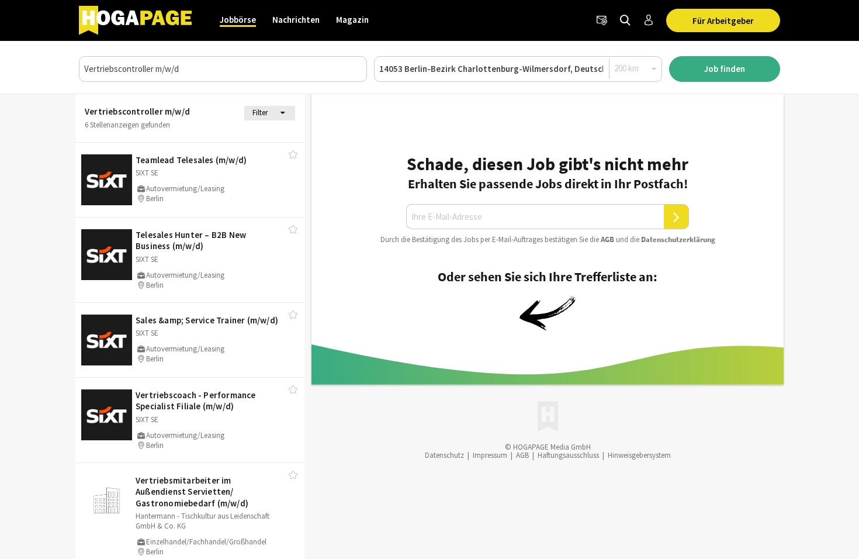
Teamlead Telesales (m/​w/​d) (191, 159)
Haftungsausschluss (568, 455)
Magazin (352, 19)
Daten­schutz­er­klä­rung (678, 239)
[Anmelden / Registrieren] (648, 20)
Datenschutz (444, 455)
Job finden (724, 68)
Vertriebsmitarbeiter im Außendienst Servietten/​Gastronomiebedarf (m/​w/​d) (192, 492)
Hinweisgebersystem (639, 455)
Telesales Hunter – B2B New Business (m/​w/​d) (191, 240)
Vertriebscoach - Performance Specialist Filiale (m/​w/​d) (196, 400)
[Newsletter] (602, 20)
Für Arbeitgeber (723, 20)
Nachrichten (296, 19)
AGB (607, 239)
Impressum (490, 455)
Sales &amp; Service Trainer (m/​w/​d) (207, 320)
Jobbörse (238, 19)
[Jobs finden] (625, 20)
